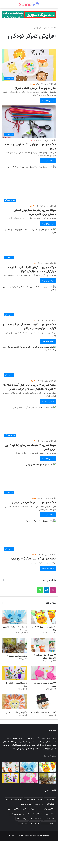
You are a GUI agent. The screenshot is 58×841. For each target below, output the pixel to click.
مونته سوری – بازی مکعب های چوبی (34, 502)
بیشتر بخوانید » (48, 100)
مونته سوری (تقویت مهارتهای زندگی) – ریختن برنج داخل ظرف (33, 212)
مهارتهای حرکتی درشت (46, 809)
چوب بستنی (50, 818)
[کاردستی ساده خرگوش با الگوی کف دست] (14, 617)
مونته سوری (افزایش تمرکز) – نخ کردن (33, 558)
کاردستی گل (35, 823)
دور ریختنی (39, 804)
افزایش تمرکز (50, 799)
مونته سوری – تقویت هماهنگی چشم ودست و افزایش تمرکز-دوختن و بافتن (29, 326)
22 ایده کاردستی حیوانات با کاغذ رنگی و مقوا (45, 656)
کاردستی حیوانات (48, 823)
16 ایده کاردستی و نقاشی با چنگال (16, 685)
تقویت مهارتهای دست (14, 799)
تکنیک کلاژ (50, 804)
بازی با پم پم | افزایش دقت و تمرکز (35, 88)
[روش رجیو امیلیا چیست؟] (14, 645)
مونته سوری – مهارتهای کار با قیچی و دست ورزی (30, 146)
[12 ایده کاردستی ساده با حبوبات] (43, 701)
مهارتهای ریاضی (13, 809)
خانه (52, 27)
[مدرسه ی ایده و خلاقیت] (29, 4)
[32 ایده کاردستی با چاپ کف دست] (43, 673)
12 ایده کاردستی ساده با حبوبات (43, 712)
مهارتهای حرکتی (26, 804)
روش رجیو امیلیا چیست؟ (17, 656)
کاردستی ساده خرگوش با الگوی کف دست (15, 628)
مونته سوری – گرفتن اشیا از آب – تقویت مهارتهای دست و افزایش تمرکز (32, 269)
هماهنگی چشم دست (35, 813)
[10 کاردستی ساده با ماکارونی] (14, 701)
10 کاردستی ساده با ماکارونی (16, 712)
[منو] (54, 5)
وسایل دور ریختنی (17, 813)
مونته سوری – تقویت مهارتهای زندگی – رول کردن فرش (30, 447)
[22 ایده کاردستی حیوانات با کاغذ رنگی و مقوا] (43, 645)
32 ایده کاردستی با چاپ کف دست (45, 685)
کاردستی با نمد (22, 818)
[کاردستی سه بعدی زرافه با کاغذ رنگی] (43, 617)
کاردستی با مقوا (36, 818)
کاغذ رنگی (23, 823)
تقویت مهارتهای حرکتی (34, 799)
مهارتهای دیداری (29, 809)
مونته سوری (50, 813)
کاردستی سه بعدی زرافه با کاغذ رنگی (43, 628)
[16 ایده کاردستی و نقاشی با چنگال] (14, 673)
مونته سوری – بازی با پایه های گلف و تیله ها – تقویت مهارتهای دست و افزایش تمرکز (29, 387)
